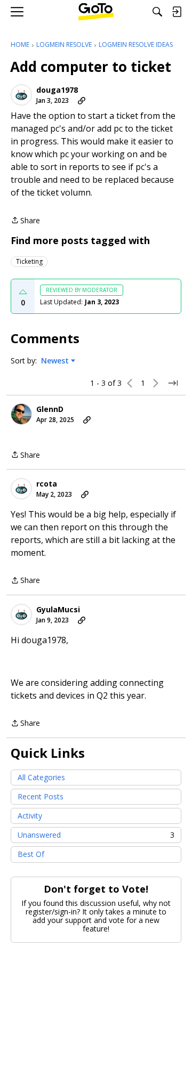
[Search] (157, 11)
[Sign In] (176, 11)
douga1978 (57, 90)
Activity (30, 816)
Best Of (31, 854)
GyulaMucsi (58, 609)
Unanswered (96, 835)
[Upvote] (23, 292)
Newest (55, 360)
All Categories (41, 777)
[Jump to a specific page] (172, 383)
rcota (46, 484)
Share (25, 220)
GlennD (49, 409)
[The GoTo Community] (96, 11)
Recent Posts (40, 796)
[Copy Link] (81, 101)
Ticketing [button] (29, 261)
